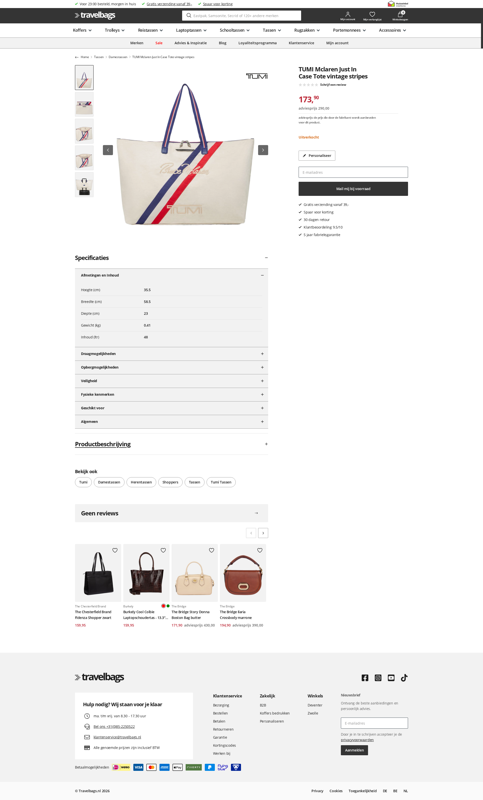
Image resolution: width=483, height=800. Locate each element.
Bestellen (220, 713)
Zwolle (313, 713)
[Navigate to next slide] (263, 533)
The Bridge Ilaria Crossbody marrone (236, 614)
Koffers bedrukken (275, 713)
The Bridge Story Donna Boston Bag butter (191, 614)
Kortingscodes (224, 745)
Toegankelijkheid (363, 790)
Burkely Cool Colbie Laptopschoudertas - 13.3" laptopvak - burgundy (144, 614)
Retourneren (223, 729)
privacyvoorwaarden (357, 739)
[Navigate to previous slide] (251, 533)
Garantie (220, 737)
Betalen (219, 721)
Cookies (336, 790)
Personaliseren (272, 721)
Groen (168, 605)
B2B (263, 705)
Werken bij (221, 753)
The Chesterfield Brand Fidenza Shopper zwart (93, 614)
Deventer (315, 705)
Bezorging (221, 705)
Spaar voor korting (218, 4)
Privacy (317, 790)
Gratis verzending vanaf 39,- (169, 4)
